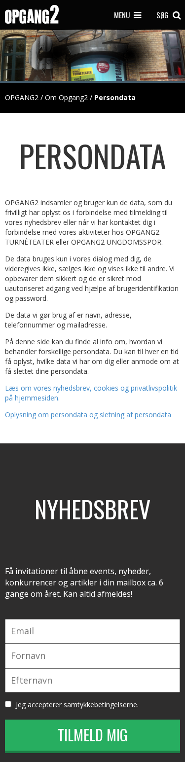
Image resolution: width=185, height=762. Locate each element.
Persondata (115, 97)
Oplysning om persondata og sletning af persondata (88, 414)
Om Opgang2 (66, 97)
